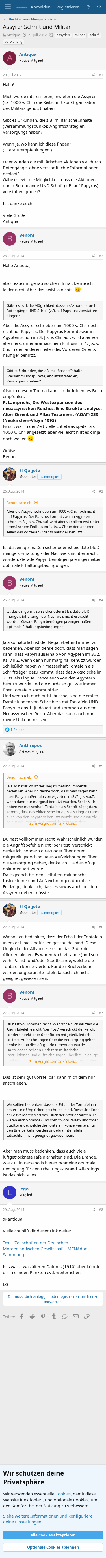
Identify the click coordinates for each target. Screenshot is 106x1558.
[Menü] (7, 7)
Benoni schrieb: (19, 502)
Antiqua (13, 34)
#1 (101, 74)
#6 (101, 927)
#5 (101, 766)
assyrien (63, 35)
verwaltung (13, 41)
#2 (101, 255)
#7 (101, 1012)
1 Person (17, 729)
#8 (101, 1209)
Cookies (63, 1494)
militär (80, 35)
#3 (101, 491)
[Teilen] (93, 75)
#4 (101, 600)
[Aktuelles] (88, 7)
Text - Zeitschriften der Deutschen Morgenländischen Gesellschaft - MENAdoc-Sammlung (45, 1248)
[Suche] (99, 7)
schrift (94, 35)
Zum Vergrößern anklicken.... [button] (53, 823)
